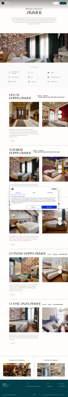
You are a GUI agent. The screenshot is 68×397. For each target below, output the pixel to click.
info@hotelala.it (49, 386)
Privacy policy (57, 394)
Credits (63, 394)
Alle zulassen (49, 207)
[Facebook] (33, 395)
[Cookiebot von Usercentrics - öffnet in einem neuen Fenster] (52, 189)
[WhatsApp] (54, 3)
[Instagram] (34, 395)
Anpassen (33, 207)
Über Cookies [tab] (49, 192)
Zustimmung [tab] (18, 192)
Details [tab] (34, 192)
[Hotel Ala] (8, 4)
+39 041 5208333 (62, 386)
